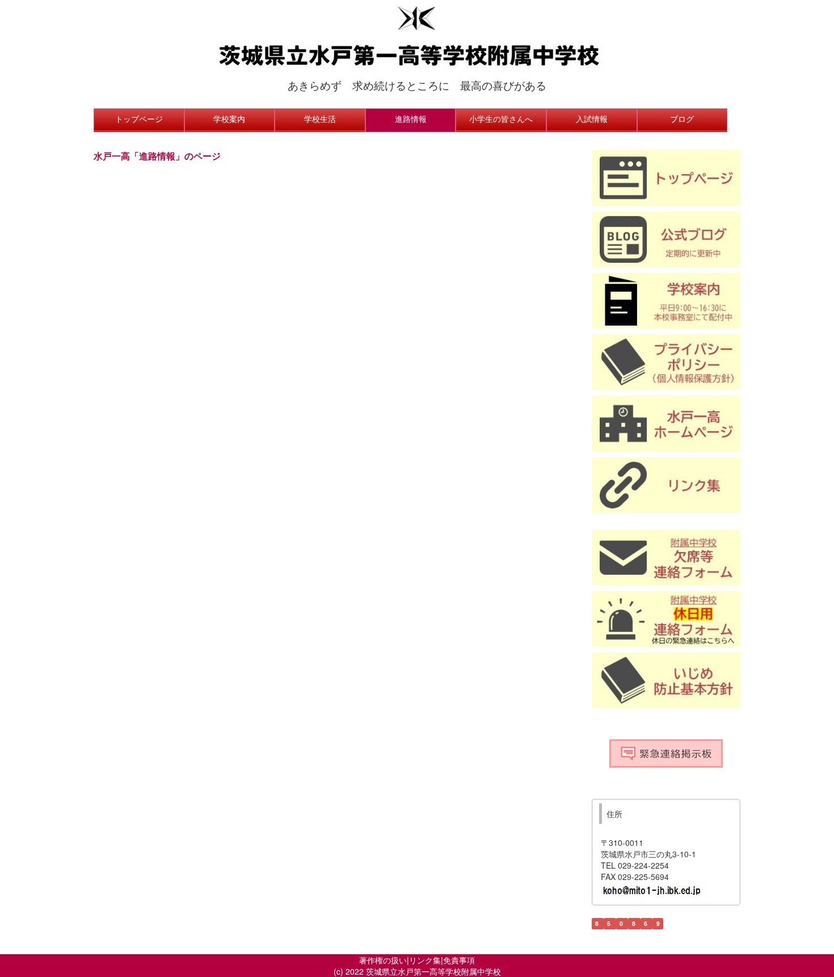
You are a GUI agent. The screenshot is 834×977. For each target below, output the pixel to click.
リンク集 (425, 960)
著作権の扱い (383, 960)
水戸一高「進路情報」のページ (157, 155)
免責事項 (459, 960)
